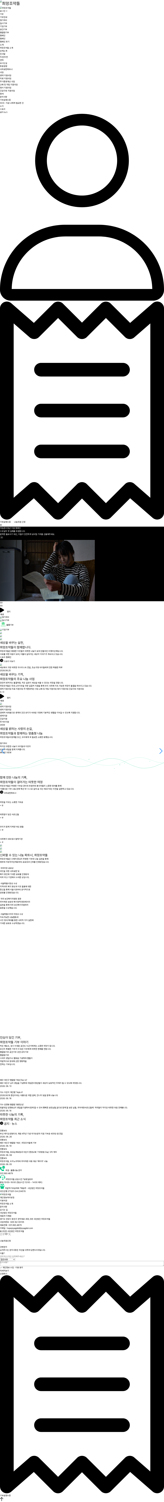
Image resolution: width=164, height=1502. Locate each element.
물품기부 (10, 625)
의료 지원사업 (17, 689)
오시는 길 (4, 1210)
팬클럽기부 (4, 1052)
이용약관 (3, 1200)
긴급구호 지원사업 (76, 689)
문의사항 (3, 1207)
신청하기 (3, 1274)
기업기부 (5, 629)
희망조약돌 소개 (6, 1203)
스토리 (2, 657)
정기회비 (5, 617)
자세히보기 (4, 1271)
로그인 (3, 11)
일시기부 (5, 620)
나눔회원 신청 (19, 522)
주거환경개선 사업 (31, 689)
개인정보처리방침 (7, 1197)
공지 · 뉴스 (10, 1124)
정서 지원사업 (62, 689)
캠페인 (8, 657)
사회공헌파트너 (10, 793)
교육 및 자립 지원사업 (48, 689)
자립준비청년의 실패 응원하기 (16, 538)
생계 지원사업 (5, 689)
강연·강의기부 (22, 1052)
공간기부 (13, 1052)
